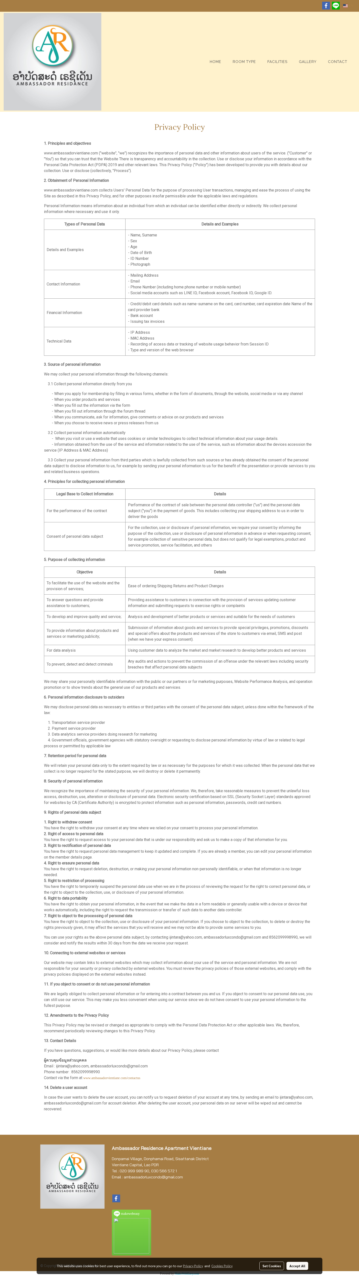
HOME (215, 62)
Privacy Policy (193, 1266)
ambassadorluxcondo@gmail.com (153, 1177)
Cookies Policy (221, 1266)
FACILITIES (277, 62)
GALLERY (308, 62)
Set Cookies (272, 1266)
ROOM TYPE (244, 62)
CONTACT (337, 62)
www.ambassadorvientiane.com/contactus (111, 1078)
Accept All (297, 1266)
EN (350, 6)
